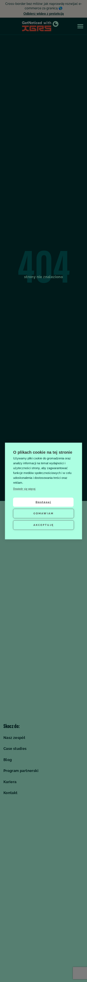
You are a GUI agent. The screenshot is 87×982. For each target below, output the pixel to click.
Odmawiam (43, 513)
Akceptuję (43, 524)
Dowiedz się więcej (24, 488)
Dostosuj (43, 502)
